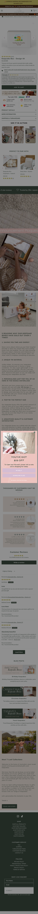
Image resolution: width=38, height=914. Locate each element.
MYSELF (19, 470)
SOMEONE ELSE (19, 475)
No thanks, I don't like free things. (19, 480)
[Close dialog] (35, 432)
